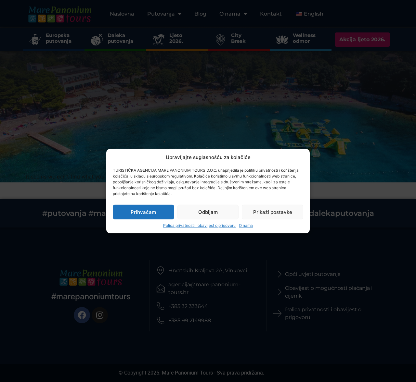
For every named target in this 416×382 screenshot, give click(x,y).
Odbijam (208, 212)
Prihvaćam (143, 212)
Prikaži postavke (272, 212)
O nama (246, 225)
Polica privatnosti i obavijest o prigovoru (199, 225)
